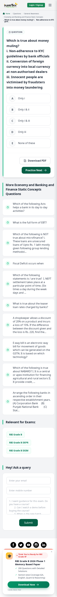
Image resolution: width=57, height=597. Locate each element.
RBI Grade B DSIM (18, 450)
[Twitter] (21, 545)
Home (8, 13)
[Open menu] (50, 5)
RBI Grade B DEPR (18, 442)
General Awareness (31, 13)
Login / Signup (36, 5)
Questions (17, 13)
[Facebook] (13, 545)
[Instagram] (36, 545)
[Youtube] (28, 545)
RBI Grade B (15, 434)
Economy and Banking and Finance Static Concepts (23, 17)
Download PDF (37, 160)
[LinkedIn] (44, 545)
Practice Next (33, 170)
